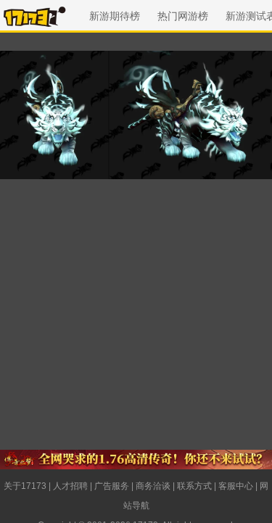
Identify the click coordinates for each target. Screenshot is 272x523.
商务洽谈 (153, 486)
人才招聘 (70, 486)
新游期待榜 (114, 16)
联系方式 (194, 486)
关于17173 (25, 486)
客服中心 (235, 486)
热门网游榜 (182, 16)
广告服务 (111, 486)
